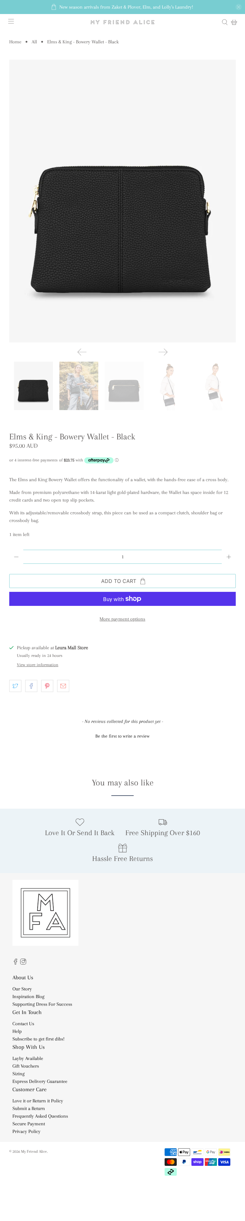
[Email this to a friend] (63, 686)
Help (17, 1031)
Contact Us (23, 1023)
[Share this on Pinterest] (47, 686)
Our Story (22, 989)
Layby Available (27, 1058)
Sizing (18, 1074)
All (34, 41)
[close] (238, 7)
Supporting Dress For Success (42, 1004)
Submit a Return (28, 1108)
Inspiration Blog (28, 996)
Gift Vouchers (25, 1066)
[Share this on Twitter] (15, 686)
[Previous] (82, 352)
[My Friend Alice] (122, 22)
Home (15, 41)
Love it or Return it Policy (37, 1101)
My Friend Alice (34, 1151)
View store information (37, 664)
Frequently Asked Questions (40, 1116)
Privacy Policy (26, 1131)
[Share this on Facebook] (31, 686)
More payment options (122, 619)
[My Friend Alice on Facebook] (15, 963)
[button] (122, 735)
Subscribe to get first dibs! (38, 1039)
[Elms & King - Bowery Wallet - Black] (122, 201)
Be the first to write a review (122, 736)
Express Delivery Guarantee (39, 1081)
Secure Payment (28, 1124)
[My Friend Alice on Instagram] (23, 963)
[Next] (163, 352)
